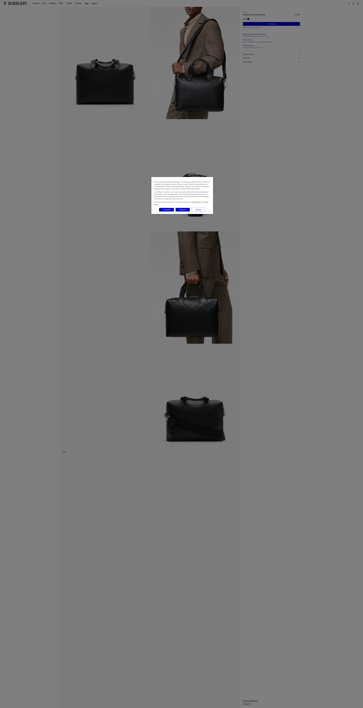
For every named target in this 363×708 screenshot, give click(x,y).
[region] (182, 195)
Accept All (166, 210)
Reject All (182, 210)
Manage (198, 210)
